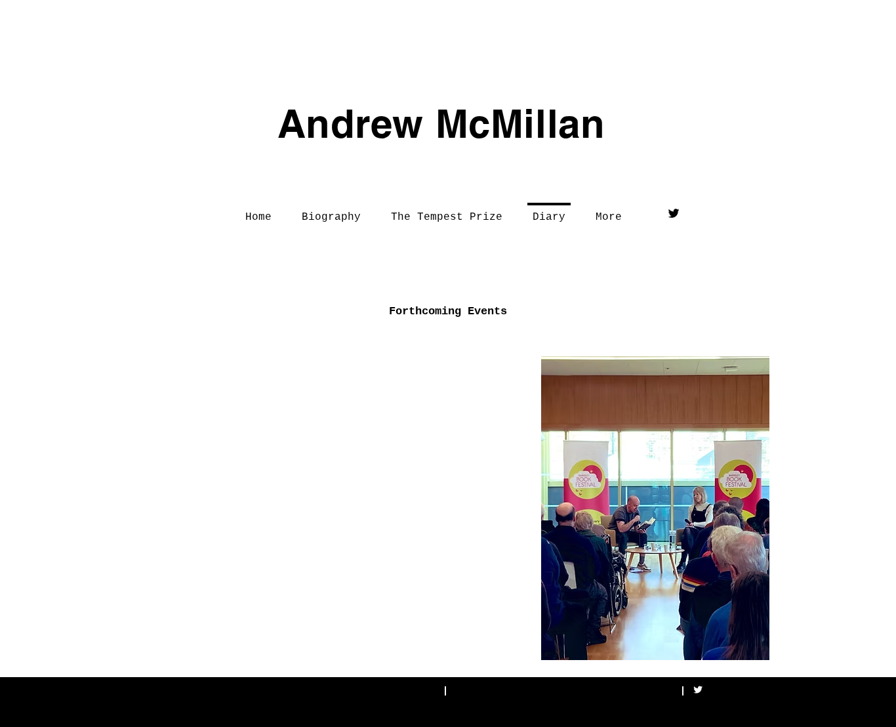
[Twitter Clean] (698, 689)
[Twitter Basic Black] (673, 213)
